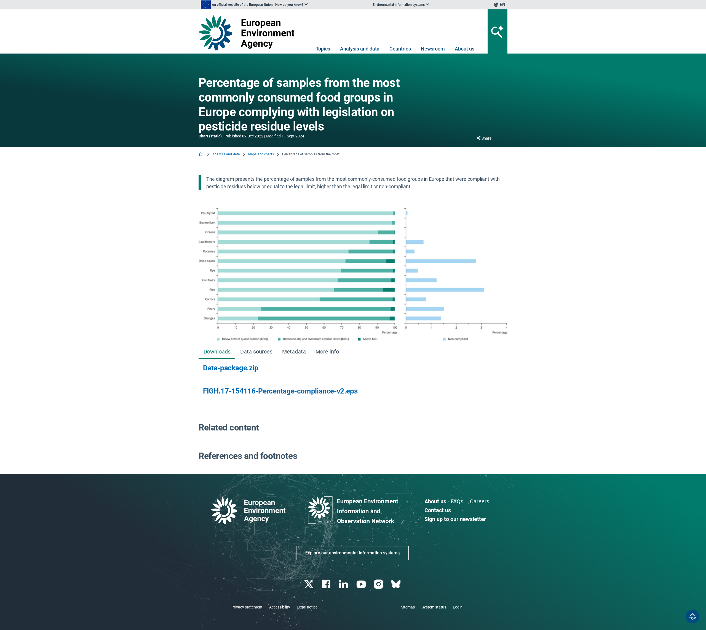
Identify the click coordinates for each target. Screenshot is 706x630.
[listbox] (254, 4)
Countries (400, 49)
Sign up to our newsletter (455, 519)
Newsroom (433, 49)
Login (457, 607)
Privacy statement (247, 607)
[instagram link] (379, 584)
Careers (479, 501)
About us (464, 49)
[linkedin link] (344, 584)
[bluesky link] (396, 584)
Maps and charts (261, 154)
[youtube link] (362, 584)
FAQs (457, 501)
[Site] (249, 32)
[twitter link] (309, 584)
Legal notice (307, 607)
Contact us (437, 510)
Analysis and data (359, 49)
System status (434, 607)
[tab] (217, 352)
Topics (323, 49)
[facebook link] (327, 584)
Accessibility (279, 607)
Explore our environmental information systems (352, 552)
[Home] (201, 155)
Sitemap (408, 607)
